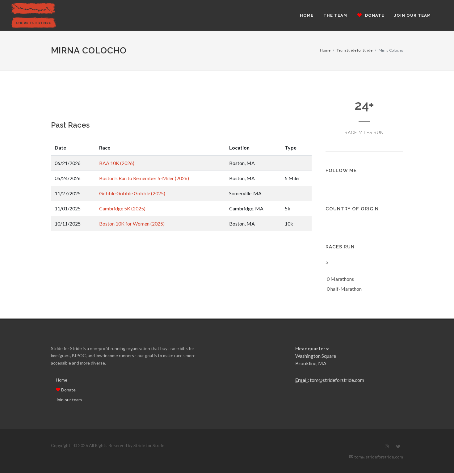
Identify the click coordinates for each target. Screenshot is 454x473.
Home (325, 50)
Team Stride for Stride (354, 50)
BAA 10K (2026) (116, 163)
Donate (68, 389)
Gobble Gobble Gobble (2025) (132, 193)
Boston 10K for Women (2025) (132, 223)
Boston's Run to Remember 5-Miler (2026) (144, 178)
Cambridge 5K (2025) (122, 208)
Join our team (69, 399)
